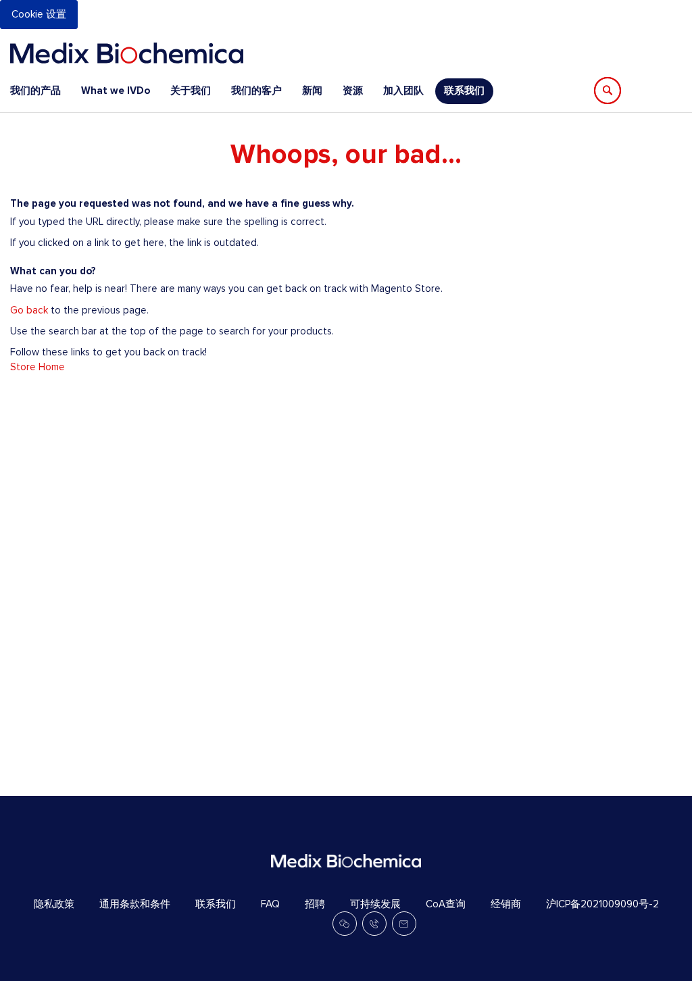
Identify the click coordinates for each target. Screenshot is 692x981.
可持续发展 (375, 904)
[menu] (251, 90)
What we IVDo (115, 90)
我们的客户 (256, 90)
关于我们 (190, 90)
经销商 (506, 904)
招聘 (315, 904)
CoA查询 (446, 904)
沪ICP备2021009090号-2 (602, 904)
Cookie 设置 (38, 14)
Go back (29, 310)
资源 (353, 90)
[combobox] (674, 90)
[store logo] (126, 53)
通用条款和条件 (134, 904)
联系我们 (464, 90)
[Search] (607, 90)
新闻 (312, 90)
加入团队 (403, 90)
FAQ (270, 904)
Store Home (37, 367)
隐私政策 (54, 904)
